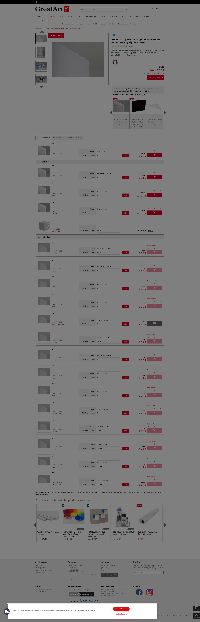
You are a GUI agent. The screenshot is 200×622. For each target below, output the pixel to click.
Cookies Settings (121, 614)
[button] (7, 611)
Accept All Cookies (121, 609)
